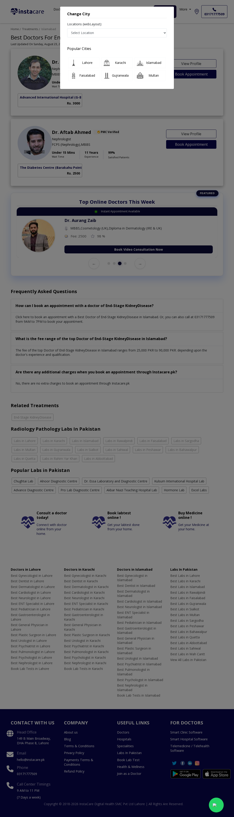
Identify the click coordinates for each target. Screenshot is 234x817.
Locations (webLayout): (84, 24)
